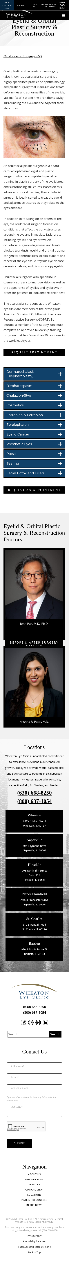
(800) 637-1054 (34, 801)
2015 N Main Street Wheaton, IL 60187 (34, 823)
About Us (34, 1174)
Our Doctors (34, 1179)
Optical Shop (34, 1189)
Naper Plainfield (34, 894)
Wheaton (34, 815)
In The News (34, 1205)
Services (34, 1184)
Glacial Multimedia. (44, 1221)
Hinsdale (34, 865)
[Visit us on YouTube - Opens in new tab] (38, 1022)
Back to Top (34, 1252)
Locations (34, 1194)
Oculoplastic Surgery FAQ (22, 56)
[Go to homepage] (14, 13)
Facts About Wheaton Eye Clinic (34, 1246)
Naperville (34, 840)
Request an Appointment (34, 490)
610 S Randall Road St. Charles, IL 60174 (34, 927)
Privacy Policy (34, 1235)
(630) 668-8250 (34, 793)
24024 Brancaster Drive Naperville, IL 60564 (34, 902)
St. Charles (34, 919)
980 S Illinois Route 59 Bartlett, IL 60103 (34, 952)
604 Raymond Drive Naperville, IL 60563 (34, 848)
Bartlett (34, 943)
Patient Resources (34, 1199)
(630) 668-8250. (50, 1230)
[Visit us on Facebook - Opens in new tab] (23, 1022)
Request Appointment (34, 352)
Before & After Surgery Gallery (34, 644)
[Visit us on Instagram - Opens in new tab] (31, 1022)
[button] (63, 16)
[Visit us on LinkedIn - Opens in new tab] (45, 1022)
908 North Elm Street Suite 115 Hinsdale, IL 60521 (34, 875)
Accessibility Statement (34, 1241)
